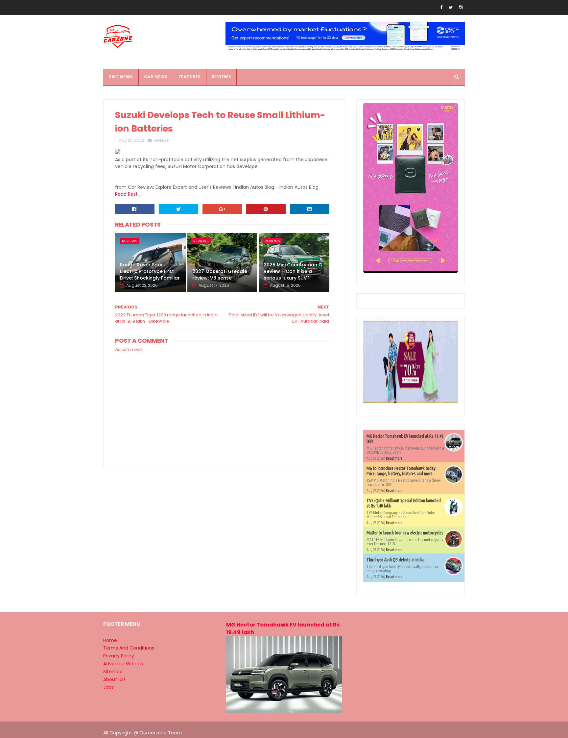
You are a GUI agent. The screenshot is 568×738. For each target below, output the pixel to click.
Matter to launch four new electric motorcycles (405, 532)
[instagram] (461, 7)
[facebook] (441, 7)
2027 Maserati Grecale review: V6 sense (219, 274)
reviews (161, 140)
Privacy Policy (118, 655)
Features (189, 77)
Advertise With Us (123, 663)
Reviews (221, 77)
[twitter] (450, 7)
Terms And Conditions (128, 648)
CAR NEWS (156, 77)
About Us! (114, 679)
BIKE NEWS (120, 77)
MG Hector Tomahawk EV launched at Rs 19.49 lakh (283, 628)
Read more (394, 458)
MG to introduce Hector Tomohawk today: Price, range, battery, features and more (402, 471)
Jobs (108, 687)
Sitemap (113, 671)
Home (110, 640)
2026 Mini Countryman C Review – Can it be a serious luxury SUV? (293, 271)
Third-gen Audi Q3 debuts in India (395, 559)
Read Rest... (128, 194)
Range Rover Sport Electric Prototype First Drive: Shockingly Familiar (150, 271)
